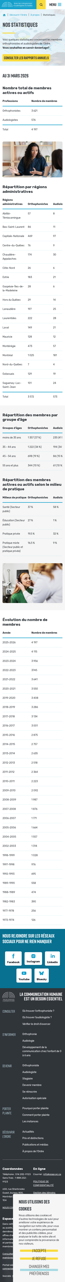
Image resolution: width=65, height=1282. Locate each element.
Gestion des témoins (44, 1192)
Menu (52, 4)
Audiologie (28, 1040)
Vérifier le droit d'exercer (36, 1024)
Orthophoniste (30, 1065)
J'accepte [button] (39, 1250)
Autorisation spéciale (34, 1098)
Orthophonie (29, 1034)
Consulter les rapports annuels (26, 57)
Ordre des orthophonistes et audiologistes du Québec (17, 4)
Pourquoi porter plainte (35, 1108)
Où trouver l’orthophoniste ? (38, 1010)
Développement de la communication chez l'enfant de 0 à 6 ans (41, 1051)
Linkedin (52, 962)
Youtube (24, 979)
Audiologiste (29, 1072)
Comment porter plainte (35, 1115)
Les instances (30, 1121)
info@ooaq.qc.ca (52, 1174)
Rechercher (41, 4)
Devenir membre (32, 1085)
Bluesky (42, 979)
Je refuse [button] (39, 1258)
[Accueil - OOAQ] (4, 15)
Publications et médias (35, 1144)
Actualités (28, 1131)
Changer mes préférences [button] (39, 1270)
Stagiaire (27, 1078)
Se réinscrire (29, 1091)
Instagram (33, 961)
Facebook (13, 962)
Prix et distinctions (33, 1138)
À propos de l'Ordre (33, 1151)
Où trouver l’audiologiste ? (37, 1017)
